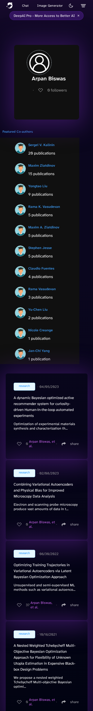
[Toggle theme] (71, 6)
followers (57, 90)
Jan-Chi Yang (39, 350)
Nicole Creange (40, 330)
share (74, 443)
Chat (25, 5)
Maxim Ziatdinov (41, 165)
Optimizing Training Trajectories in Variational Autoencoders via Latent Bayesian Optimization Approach (42, 570)
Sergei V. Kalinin (41, 145)
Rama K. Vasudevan (44, 206)
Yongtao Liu (37, 186)
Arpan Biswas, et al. (42, 443)
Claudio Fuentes (41, 268)
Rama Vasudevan (42, 289)
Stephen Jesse (40, 248)
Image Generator (50, 5)
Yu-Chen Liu (38, 309)
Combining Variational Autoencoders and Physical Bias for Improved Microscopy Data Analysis (43, 490)
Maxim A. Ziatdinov (43, 227)
